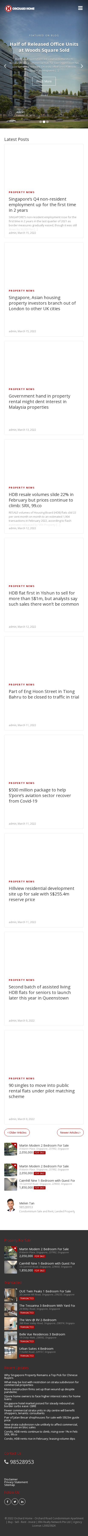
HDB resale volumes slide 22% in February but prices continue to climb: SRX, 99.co (41, 500)
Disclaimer (11, 1479)
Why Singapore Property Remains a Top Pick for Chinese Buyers (41, 1376)
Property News (22, 192)
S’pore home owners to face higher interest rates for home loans (42, 1397)
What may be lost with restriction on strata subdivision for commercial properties (41, 1383)
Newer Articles (69, 1132)
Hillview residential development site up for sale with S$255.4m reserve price (41, 893)
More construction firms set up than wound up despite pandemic (39, 1390)
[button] (81, 64)
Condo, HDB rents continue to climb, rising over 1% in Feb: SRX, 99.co (41, 1433)
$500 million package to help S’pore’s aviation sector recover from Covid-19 (40, 795)
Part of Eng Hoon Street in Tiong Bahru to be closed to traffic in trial (44, 694)
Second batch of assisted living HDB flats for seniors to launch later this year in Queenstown (40, 992)
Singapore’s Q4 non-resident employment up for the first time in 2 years (42, 204)
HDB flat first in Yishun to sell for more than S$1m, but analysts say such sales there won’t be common (44, 598)
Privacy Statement (16, 1482)
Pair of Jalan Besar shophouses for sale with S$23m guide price (41, 1418)
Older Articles (17, 1132)
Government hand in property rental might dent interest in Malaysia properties (39, 401)
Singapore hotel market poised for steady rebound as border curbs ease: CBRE (39, 1404)
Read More (42, 81)
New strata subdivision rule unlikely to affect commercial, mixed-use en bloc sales (41, 1426)
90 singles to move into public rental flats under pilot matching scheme (42, 1090)
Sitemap (9, 1485)
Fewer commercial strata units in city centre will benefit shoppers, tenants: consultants (39, 1411)
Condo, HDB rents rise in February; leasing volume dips (39, 1439)
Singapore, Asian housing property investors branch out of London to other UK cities (42, 303)
